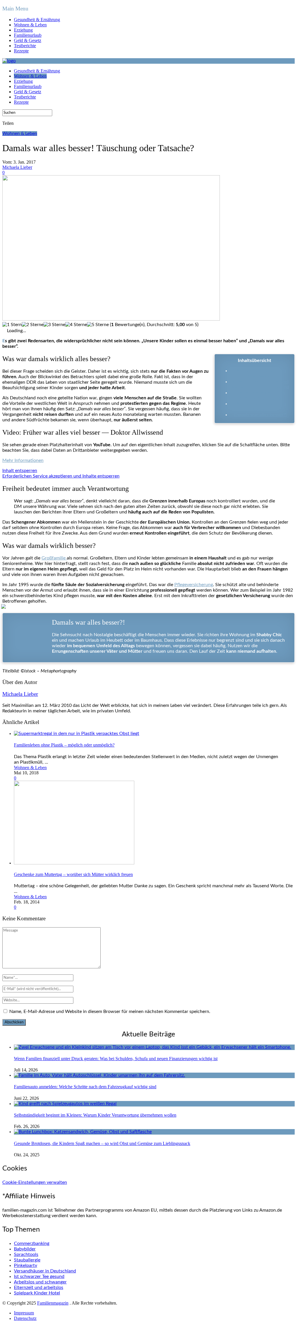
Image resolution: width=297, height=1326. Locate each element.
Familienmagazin (52, 1303)
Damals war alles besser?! (260, 414)
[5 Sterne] (98, 325)
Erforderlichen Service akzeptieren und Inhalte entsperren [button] (60, 476)
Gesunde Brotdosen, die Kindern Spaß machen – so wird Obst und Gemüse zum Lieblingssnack (102, 1143)
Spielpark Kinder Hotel (37, 1293)
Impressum (24, 1312)
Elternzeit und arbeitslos (38, 1287)
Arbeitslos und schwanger (40, 1282)
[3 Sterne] (54, 325)
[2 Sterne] (33, 325)
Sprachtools (26, 1254)
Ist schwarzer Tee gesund (39, 1276)
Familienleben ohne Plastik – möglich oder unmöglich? (64, 744)
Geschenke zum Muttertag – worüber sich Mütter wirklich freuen (73, 874)
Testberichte (25, 45)
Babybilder (25, 1249)
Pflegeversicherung (193, 584)
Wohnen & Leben (30, 24)
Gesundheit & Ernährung (37, 19)
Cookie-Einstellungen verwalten (34, 1182)
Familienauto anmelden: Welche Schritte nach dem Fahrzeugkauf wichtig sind (85, 1086)
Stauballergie (27, 1260)
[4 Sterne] (76, 325)
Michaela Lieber (17, 167)
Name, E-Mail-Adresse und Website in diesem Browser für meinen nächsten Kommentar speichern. (109, 1011)
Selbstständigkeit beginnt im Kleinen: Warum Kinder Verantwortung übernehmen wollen (95, 1115)
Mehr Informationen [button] (23, 460)
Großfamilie (54, 558)
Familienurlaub (27, 35)
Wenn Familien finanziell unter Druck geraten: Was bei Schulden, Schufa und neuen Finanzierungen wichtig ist (116, 1058)
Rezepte (21, 50)
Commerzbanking (31, 1243)
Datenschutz (25, 1318)
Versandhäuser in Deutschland (45, 1271)
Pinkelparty (25, 1265)
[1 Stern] (12, 325)
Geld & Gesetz (27, 40)
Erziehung (23, 30)
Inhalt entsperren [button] (19, 470)
